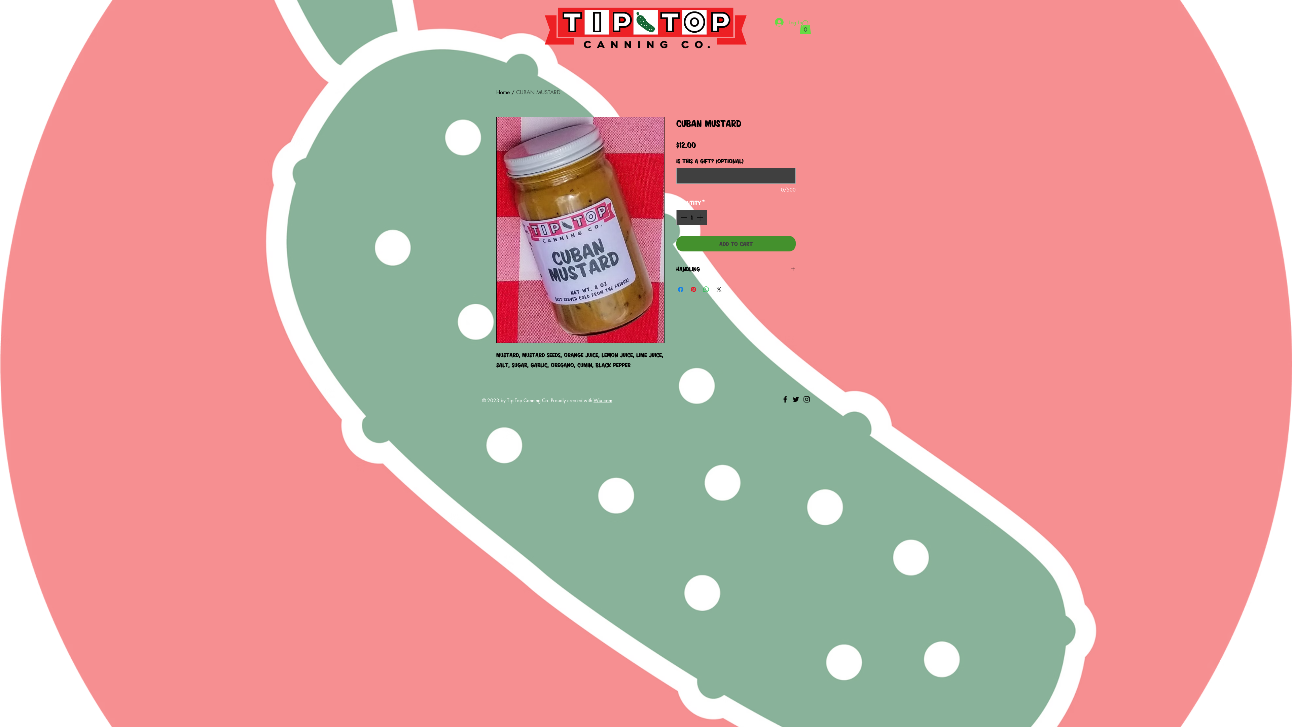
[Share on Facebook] (681, 289)
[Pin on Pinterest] (693, 289)
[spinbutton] (692, 217)
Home (503, 92)
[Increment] (700, 217)
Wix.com (603, 400)
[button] (805, 27)
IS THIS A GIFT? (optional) (710, 161)
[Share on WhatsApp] (706, 289)
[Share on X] (719, 289)
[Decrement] (683, 217)
